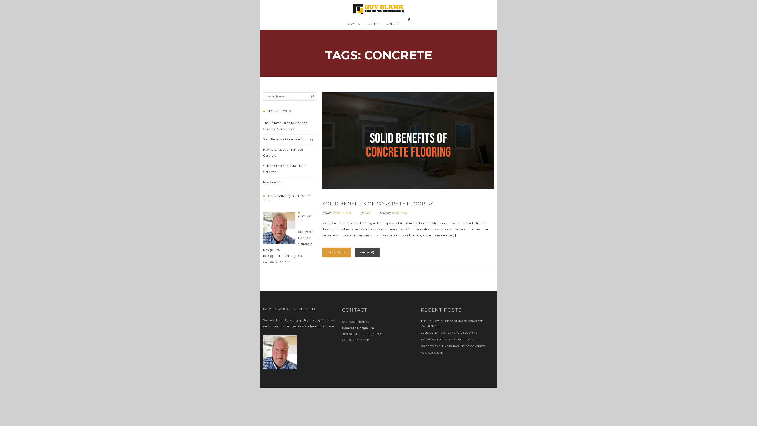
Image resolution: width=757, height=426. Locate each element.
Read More (336, 252)
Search (312, 96)
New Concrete (273, 182)
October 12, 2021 (342, 213)
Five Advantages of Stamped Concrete (450, 339)
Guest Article (399, 213)
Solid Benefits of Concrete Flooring (288, 139)
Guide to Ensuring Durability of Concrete (453, 346)
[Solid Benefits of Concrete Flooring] (408, 140)
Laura (367, 213)
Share (365, 252)
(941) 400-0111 (359, 340)
